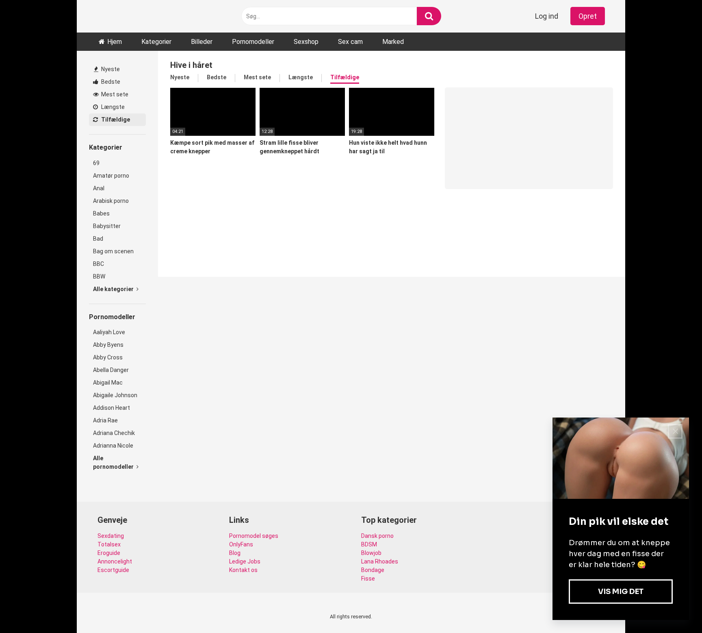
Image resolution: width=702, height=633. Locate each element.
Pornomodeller (253, 42)
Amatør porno (111, 175)
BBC (98, 264)
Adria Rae (105, 420)
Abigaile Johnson (115, 395)
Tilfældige (115, 119)
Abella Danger (111, 370)
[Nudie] (117, 16)
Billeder (201, 42)
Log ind (546, 16)
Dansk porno (377, 536)
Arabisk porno (111, 201)
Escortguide (113, 570)
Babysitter (107, 226)
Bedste (110, 81)
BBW (99, 276)
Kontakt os (243, 570)
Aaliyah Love (109, 332)
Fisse (368, 578)
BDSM (369, 544)
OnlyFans (241, 544)
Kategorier (156, 42)
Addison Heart (111, 408)
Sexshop (306, 42)
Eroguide (109, 553)
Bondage (372, 570)
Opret (587, 16)
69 (96, 163)
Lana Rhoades (379, 561)
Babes (101, 213)
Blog (234, 553)
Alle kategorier (114, 289)
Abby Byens (108, 345)
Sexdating (111, 536)
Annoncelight (115, 561)
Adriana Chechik (114, 433)
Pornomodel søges (253, 536)
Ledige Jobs (244, 561)
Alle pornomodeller (114, 462)
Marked (393, 42)
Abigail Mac (108, 382)
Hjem (114, 42)
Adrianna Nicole (113, 445)
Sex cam (350, 42)
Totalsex (109, 544)
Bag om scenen (113, 251)
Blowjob (371, 553)
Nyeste (110, 69)
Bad (98, 238)
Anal (98, 188)
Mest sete (114, 94)
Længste (112, 107)
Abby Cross (108, 357)
